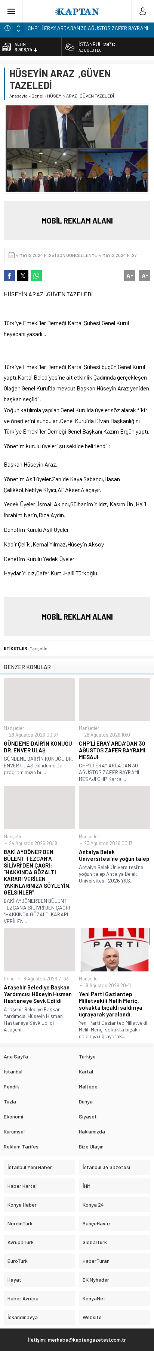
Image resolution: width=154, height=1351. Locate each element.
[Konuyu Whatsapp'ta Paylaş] (36, 275)
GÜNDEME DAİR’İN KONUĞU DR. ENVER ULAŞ (38, 747)
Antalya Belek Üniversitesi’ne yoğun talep (114, 855)
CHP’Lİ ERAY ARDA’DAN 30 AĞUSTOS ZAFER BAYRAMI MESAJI (112, 750)
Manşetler (39, 648)
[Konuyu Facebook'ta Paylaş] (9, 275)
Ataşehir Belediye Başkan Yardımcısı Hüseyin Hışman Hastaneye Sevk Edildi (38, 994)
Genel (37, 95)
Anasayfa (18, 95)
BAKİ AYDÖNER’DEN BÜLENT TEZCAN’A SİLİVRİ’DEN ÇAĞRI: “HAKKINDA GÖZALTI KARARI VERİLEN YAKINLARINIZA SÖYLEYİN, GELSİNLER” (37, 872)
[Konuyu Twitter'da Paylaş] (22, 275)
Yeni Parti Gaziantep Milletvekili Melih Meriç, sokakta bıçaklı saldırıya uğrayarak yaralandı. (110, 1004)
